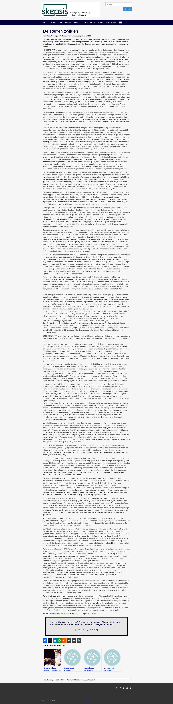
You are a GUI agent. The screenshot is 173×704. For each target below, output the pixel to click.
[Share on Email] (74, 640)
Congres (77, 22)
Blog (60, 22)
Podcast (68, 22)
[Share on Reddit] (64, 640)
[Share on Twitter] (50, 640)
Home (45, 22)
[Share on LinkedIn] (55, 640)
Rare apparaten (89, 22)
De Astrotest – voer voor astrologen (63, 613)
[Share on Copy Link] (79, 640)
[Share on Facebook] (45, 640)
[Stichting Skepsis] (70, 10)
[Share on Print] (69, 640)
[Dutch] (120, 22)
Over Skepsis (111, 22)
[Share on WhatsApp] (59, 640)
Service (100, 22)
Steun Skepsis (86, 630)
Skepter (53, 22)
